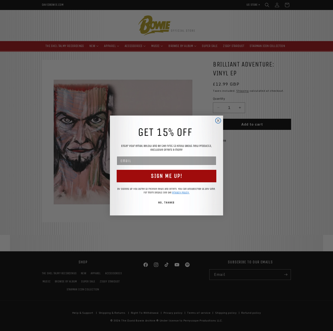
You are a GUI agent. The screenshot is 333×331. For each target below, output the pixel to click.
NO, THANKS (166, 202)
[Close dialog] (218, 120)
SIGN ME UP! (166, 176)
